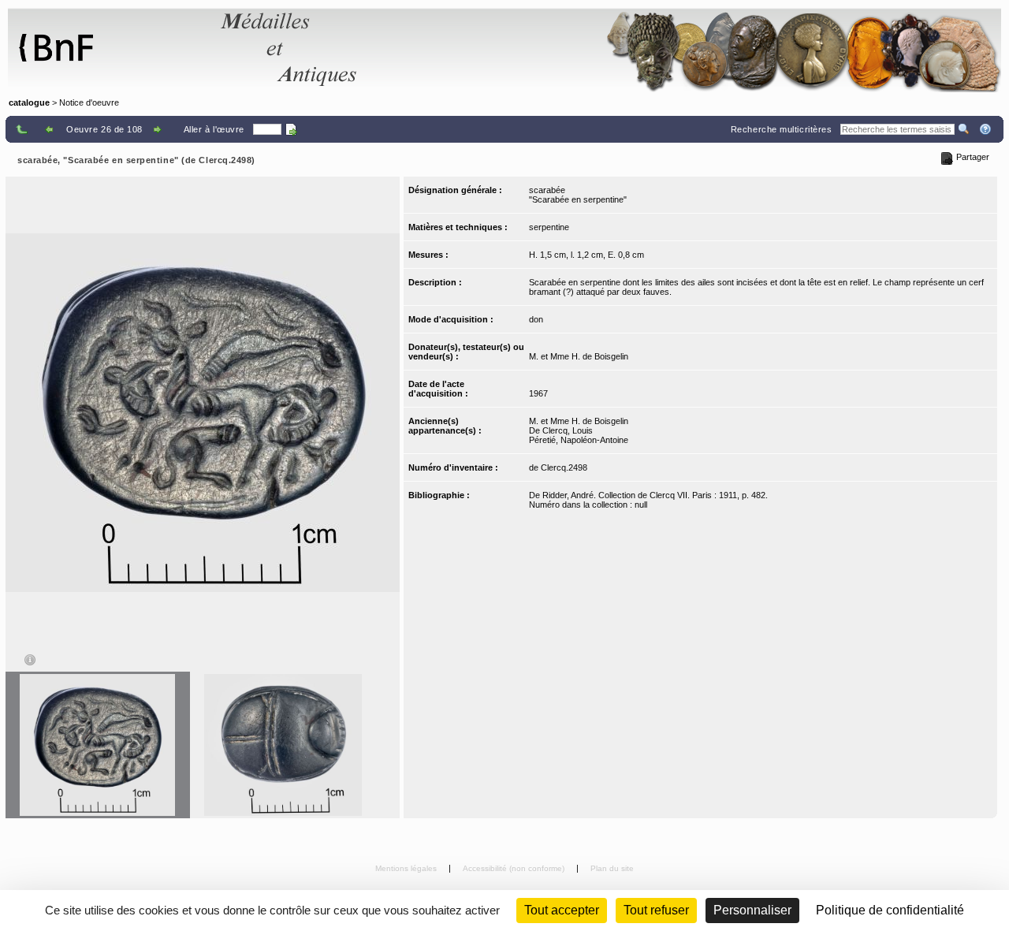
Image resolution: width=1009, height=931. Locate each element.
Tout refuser (656, 910)
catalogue (29, 102)
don (536, 319)
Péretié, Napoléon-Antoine (578, 440)
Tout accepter (561, 910)
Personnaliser (752, 910)
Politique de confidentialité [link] (890, 910)
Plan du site (612, 868)
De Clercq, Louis (561, 430)
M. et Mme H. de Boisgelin (578, 356)
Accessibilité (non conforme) (515, 868)
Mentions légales (407, 868)
